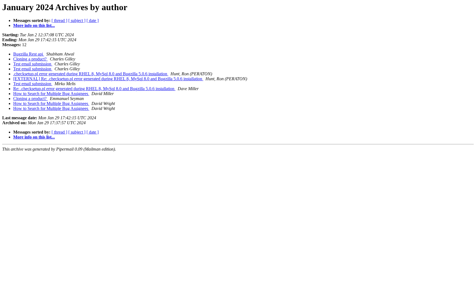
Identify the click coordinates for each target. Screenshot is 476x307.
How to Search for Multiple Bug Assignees (51, 93)
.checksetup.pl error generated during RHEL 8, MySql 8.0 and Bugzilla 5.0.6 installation (90, 73)
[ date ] (92, 20)
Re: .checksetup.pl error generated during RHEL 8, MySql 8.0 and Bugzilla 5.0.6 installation (94, 88)
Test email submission (32, 64)
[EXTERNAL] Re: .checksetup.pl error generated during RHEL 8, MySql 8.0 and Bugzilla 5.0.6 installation (108, 78)
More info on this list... (34, 25)
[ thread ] (59, 20)
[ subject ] (76, 20)
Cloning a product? (30, 59)
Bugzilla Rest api (28, 54)
